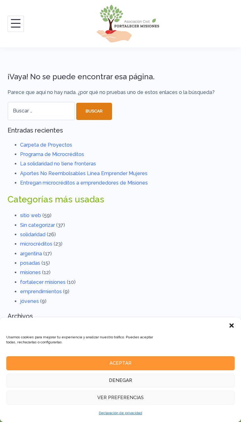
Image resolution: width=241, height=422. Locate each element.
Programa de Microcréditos (52, 154)
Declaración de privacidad (120, 413)
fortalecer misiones (43, 282)
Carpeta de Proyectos (46, 145)
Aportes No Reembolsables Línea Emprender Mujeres (83, 173)
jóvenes (29, 301)
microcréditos (36, 244)
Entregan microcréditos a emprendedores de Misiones (84, 183)
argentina (31, 254)
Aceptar (120, 363)
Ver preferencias (120, 397)
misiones (30, 272)
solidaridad (33, 234)
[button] (231, 325)
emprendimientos (41, 291)
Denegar (120, 380)
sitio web (30, 215)
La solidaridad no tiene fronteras (58, 164)
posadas (30, 263)
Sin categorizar (37, 225)
